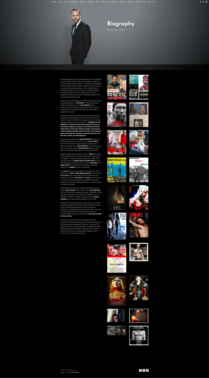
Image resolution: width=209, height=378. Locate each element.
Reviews (105, 1)
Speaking (74, 1)
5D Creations (75, 372)
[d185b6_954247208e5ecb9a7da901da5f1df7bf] (138, 345)
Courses (123, 1)
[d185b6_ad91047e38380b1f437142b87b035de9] (116, 239)
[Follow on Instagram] (147, 370)
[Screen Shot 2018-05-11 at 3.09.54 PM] (116, 154)
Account (151, 1)
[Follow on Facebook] (140, 370)
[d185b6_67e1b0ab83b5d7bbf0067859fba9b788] (116, 334)
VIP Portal (141, 1)
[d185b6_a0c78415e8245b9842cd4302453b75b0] (138, 322)
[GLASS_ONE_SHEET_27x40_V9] (116, 209)
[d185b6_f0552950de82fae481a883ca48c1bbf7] (116, 305)
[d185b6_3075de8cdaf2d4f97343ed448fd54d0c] (138, 209)
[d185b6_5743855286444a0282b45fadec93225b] (116, 126)
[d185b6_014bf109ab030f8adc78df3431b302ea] (138, 237)
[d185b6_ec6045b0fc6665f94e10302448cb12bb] (116, 272)
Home (54, 1)
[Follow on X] (144, 370)
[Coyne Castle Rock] (138, 99)
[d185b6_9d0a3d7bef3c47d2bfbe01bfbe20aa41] (138, 300)
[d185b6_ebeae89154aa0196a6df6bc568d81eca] (116, 321)
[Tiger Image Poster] (116, 182)
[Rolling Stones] (138, 182)
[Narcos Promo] (116, 99)
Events (131, 1)
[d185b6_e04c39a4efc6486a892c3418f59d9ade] (138, 261)
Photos (83, 1)
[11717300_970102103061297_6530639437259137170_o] (138, 154)
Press (66, 1)
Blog (98, 1)
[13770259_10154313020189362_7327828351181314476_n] (138, 126)
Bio (60, 1)
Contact (114, 1)
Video (91, 1)
